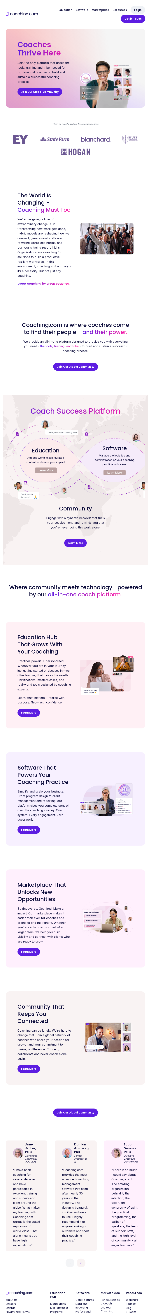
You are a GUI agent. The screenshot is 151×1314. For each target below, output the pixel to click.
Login (138, 10)
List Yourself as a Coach (110, 1301)
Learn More (45, 470)
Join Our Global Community (40, 92)
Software (82, 10)
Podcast (131, 1304)
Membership (58, 1304)
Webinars (132, 1300)
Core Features (85, 1300)
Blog (128, 1308)
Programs (56, 1312)
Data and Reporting (82, 1305)
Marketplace (100, 10)
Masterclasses (59, 1308)
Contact (11, 1308)
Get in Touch (133, 19)
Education (65, 10)
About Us (11, 1300)
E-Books (131, 1312)
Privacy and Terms (18, 1312)
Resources (120, 10)
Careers (11, 1304)
